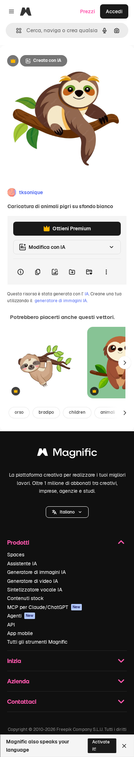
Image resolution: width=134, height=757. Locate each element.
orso (19, 412)
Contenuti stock (25, 598)
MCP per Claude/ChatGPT (43, 607)
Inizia (14, 660)
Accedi (114, 11)
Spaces (15, 554)
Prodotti (18, 542)
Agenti (20, 616)
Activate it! (101, 745)
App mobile (20, 633)
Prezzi (87, 11)
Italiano (67, 512)
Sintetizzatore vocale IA (34, 589)
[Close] (124, 746)
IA (87, 294)
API (11, 624)
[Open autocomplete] (16, 30)
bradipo (46, 412)
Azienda (18, 681)
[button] (67, 512)
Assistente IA (22, 563)
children (77, 412)
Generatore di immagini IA (36, 572)
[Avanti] (124, 362)
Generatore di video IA (32, 581)
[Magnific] (67, 453)
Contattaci (21, 701)
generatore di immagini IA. (61, 301)
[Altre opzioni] (106, 272)
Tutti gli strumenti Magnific (37, 642)
